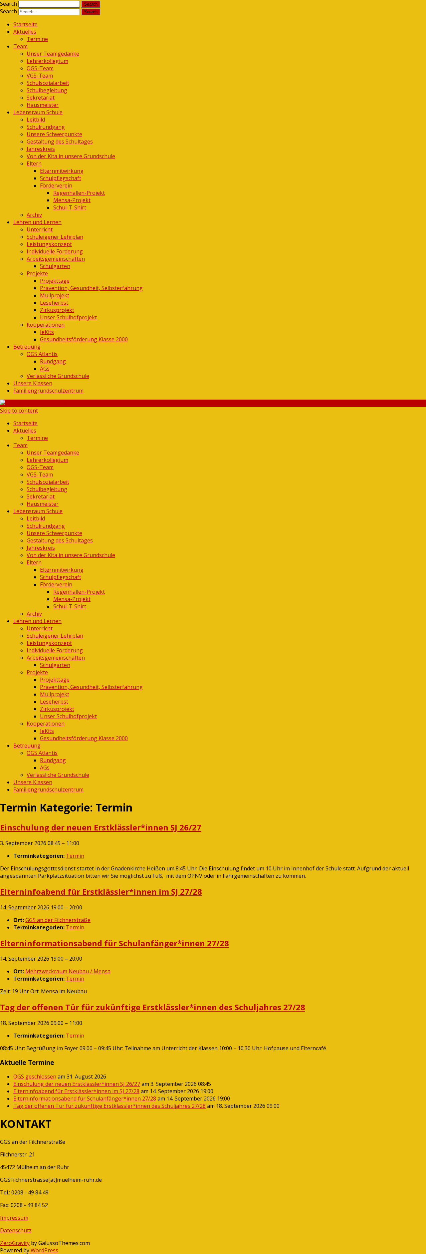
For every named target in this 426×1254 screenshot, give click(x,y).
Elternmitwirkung (62, 170)
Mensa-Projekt (72, 200)
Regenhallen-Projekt (79, 192)
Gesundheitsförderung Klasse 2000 (84, 339)
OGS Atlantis (42, 354)
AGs (45, 368)
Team (20, 46)
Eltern (34, 163)
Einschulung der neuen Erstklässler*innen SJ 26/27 (76, 1084)
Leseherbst (54, 302)
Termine (37, 39)
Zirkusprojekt (57, 310)
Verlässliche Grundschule (58, 376)
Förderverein (56, 185)
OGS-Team (40, 68)
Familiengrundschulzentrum (48, 390)
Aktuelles (24, 31)
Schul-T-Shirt (69, 207)
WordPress (43, 1250)
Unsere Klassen (32, 383)
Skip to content (19, 410)
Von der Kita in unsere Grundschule (71, 156)
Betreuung (27, 346)
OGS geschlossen (34, 1076)
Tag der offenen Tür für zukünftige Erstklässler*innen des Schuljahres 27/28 (109, 1105)
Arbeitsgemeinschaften (56, 258)
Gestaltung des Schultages (60, 141)
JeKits (47, 332)
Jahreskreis (41, 149)
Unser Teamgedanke (53, 53)
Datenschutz (16, 1230)
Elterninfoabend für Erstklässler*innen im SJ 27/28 (76, 1091)
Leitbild (36, 119)
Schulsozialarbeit (48, 83)
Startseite (25, 24)
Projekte (37, 273)
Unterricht (40, 229)
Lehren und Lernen (37, 222)
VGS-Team (40, 75)
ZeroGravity (15, 1243)
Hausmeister (43, 105)
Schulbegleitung (47, 90)
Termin (75, 855)
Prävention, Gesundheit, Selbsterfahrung (91, 288)
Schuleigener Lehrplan (55, 236)
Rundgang (53, 361)
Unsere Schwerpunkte (54, 134)
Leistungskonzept (49, 244)
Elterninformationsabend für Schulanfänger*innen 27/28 (84, 1098)
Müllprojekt (54, 295)
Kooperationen (46, 324)
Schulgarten (55, 266)
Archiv (34, 214)
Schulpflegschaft (60, 178)
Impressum (14, 1217)
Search (8, 3)
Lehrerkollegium (47, 61)
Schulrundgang (46, 127)
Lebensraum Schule (38, 112)
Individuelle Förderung (55, 251)
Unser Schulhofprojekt (68, 317)
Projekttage (55, 280)
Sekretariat (41, 97)
